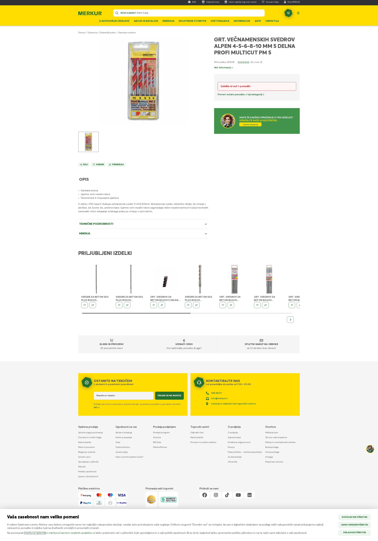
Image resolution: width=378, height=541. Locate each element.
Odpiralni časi (197, 433)
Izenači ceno (184, 344)
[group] (88, 142)
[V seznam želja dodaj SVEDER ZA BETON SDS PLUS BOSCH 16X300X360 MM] (119, 305)
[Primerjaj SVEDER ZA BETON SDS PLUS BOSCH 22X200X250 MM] (196, 305)
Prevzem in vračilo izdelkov (203, 442)
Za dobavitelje (235, 457)
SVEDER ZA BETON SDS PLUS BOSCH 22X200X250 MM (198, 300)
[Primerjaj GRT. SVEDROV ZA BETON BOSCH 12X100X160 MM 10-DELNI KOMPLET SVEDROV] (231, 305)
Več (96, 407)
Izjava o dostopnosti (88, 477)
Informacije (242, 21)
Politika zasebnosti (87, 472)
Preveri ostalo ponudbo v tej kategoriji (240, 94)
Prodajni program (161, 433)
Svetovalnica (220, 21)
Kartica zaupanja (124, 437)
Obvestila (272, 21)
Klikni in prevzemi (112, 344)
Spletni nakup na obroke (261, 344)
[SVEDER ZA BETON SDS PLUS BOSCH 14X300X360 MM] (96, 280)
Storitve (157, 437)
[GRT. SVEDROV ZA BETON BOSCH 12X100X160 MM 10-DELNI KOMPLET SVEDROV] (234, 280)
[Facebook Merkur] (204, 495)
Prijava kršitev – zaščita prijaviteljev (245, 452)
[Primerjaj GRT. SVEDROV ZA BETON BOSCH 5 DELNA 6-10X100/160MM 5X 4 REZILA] (161, 305)
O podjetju (233, 433)
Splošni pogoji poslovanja (90, 433)
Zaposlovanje (234, 437)
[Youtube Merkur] (238, 495)
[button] (143, 80)
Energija (169, 21)
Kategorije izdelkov (115, 21)
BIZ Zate (157, 442)
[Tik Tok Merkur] (227, 495)
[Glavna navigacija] (298, 13)
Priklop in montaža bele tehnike (280, 442)
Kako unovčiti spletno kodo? (129, 457)
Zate (258, 21)
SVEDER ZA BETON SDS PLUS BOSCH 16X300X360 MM (129, 300)
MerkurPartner (160, 447)
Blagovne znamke (86, 452)
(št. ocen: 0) (256, 62)
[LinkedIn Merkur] (249, 495)
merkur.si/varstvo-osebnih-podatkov (71, 533)
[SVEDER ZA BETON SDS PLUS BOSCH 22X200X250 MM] (200, 280)
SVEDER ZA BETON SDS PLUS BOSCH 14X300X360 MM (95, 300)
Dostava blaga (272, 452)
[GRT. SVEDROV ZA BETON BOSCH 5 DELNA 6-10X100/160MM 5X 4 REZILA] (165, 280)
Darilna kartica (123, 447)
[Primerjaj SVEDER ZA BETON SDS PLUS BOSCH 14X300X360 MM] (92, 305)
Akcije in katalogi (146, 21)
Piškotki (82, 467)
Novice (231, 447)
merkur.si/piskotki (35, 533)
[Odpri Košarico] (288, 13)
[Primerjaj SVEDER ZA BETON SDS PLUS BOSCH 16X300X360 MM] (127, 305)
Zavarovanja (122, 452)
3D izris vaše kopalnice (276, 437)
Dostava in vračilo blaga (89, 437)
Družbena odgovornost (239, 442)
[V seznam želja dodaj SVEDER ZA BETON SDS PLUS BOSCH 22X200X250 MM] (188, 305)
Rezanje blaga (272, 447)
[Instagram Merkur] (216, 495)
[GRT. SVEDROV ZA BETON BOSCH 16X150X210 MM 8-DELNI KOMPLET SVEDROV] (269, 280)
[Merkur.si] (90, 14)
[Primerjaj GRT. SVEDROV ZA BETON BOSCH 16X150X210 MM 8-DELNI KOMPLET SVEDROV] (265, 305)
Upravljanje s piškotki (88, 462)
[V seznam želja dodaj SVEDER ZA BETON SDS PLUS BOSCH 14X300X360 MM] (84, 305)
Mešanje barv (271, 433)
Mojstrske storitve (192, 21)
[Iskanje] (116, 13)
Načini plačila (84, 442)
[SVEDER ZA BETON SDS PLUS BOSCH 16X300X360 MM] (131, 280)
